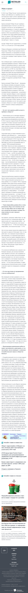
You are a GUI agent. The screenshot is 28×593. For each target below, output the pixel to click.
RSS (14, 550)
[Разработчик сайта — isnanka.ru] (18, 590)
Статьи (12, 499)
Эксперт (4, 10)
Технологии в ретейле (18, 531)
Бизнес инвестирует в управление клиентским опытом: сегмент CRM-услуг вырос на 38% (14, 463)
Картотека (14, 559)
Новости (14, 555)
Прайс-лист (14, 566)
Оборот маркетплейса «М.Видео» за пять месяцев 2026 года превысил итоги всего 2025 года (13, 447)
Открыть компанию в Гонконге (11, 469)
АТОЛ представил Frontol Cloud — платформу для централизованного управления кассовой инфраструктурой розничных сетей (14, 455)
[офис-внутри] (14, 434)
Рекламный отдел (14, 564)
